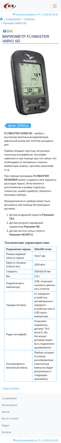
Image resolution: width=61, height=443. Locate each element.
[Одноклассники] (11, 30)
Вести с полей (10, 418)
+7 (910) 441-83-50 (49, 14)
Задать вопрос (10, 388)
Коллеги (6, 432)
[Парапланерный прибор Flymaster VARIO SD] (30, 84)
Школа (6, 412)
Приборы (29, 19)
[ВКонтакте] (4, 30)
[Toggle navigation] (54, 6)
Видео (5, 425)
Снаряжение (13, 19)
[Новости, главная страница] (1, 19)
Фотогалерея (9, 405)
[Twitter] (8, 30)
